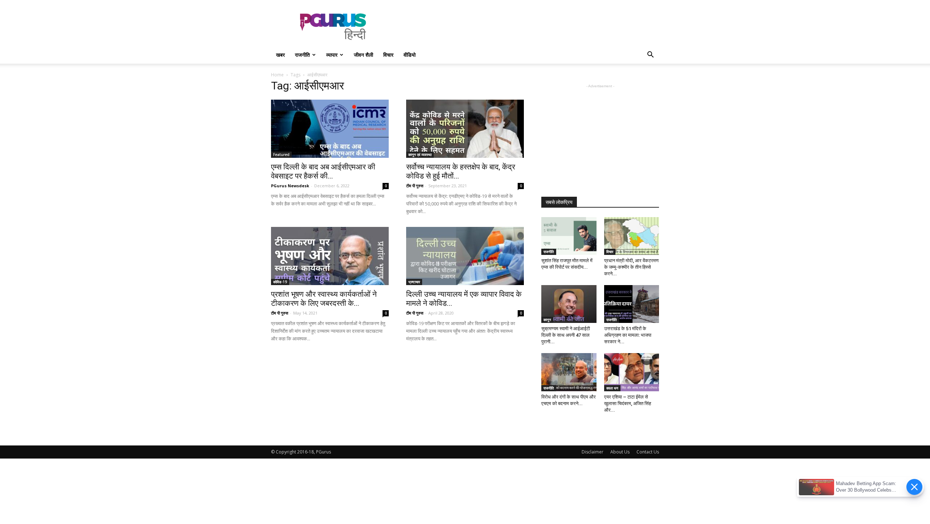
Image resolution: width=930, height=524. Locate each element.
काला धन (612, 388)
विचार (388, 54)
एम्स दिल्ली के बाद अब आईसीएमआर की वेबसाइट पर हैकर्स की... (323, 171)
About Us (620, 452)
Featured (281, 154)
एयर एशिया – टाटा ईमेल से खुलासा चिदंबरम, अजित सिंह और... (627, 403)
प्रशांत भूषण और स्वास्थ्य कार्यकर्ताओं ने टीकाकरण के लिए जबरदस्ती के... (324, 299)
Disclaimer (592, 452)
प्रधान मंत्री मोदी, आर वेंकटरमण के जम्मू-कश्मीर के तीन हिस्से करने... (631, 267)
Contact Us (647, 452)
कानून (547, 319)
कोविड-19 (280, 281)
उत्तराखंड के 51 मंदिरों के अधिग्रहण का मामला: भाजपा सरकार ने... (627, 335)
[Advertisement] (527, 26)
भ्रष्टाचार (414, 281)
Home (277, 75)
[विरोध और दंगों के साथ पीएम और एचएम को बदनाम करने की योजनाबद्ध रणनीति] (569, 372)
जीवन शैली (363, 54)
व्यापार (331, 54)
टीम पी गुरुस (414, 185)
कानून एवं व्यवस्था (420, 154)
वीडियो (410, 54)
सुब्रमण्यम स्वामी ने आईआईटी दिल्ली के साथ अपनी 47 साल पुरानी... (565, 335)
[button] (650, 55)
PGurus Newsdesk (290, 185)
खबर (280, 54)
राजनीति (302, 54)
